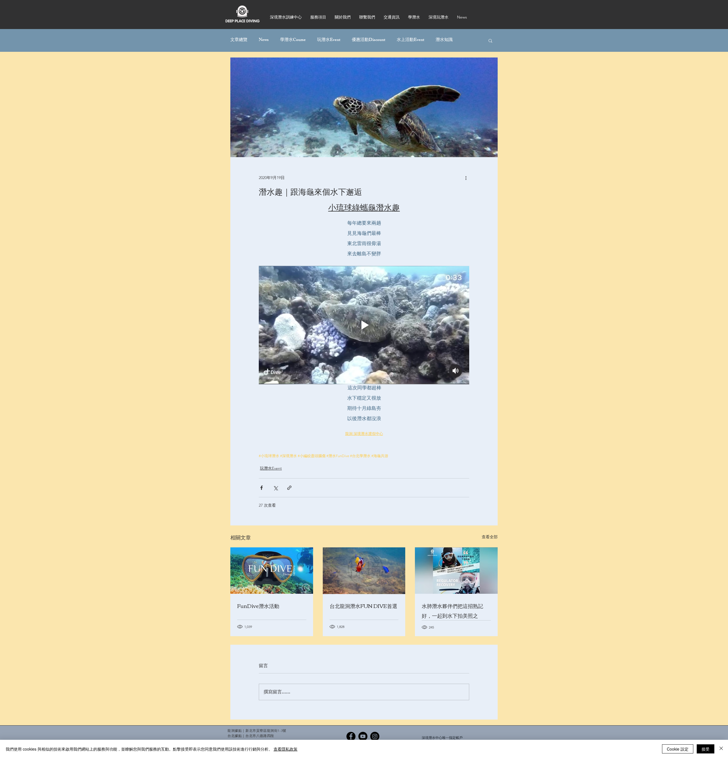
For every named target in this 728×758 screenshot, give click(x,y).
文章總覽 (238, 40)
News (264, 40)
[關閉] (721, 748)
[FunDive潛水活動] (271, 570)
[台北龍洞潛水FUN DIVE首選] (364, 570)
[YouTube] (362, 736)
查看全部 (490, 536)
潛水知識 (444, 40)
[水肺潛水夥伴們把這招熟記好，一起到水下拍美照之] (456, 570)
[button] (490, 40)
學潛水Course (293, 40)
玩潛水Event (328, 40)
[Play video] (364, 325)
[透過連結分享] (289, 487)
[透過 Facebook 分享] (261, 487)
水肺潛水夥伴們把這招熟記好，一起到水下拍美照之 (452, 610)
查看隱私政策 (285, 749)
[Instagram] (374, 736)
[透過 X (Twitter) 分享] (275, 487)
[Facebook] (350, 736)
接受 (706, 749)
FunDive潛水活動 (258, 606)
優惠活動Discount (368, 40)
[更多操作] (465, 177)
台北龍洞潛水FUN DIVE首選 (363, 606)
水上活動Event (410, 40)
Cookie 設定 (677, 749)
